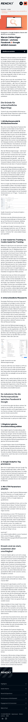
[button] (21, 3)
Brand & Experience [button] (6, 693)
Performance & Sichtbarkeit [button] (9, 698)
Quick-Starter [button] (5, 688)
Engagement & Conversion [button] (8, 703)
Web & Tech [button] (4, 708)
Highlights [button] (4, 684)
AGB (7, 716)
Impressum (15, 714)
